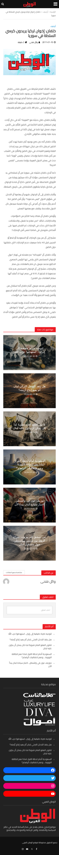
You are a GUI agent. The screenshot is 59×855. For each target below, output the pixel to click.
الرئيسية (53, 12)
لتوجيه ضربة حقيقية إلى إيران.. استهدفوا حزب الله (29, 350)
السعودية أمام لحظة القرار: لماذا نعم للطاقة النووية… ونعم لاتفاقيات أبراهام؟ (29, 464)
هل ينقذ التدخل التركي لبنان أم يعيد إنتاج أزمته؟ (29, 388)
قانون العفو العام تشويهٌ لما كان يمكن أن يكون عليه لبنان (29, 426)
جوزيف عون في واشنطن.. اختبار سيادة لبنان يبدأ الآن (29, 502)
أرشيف (45, 12)
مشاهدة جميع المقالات (14, 572)
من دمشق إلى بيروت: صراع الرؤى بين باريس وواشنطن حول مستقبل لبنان (29, 540)
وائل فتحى (33, 42)
